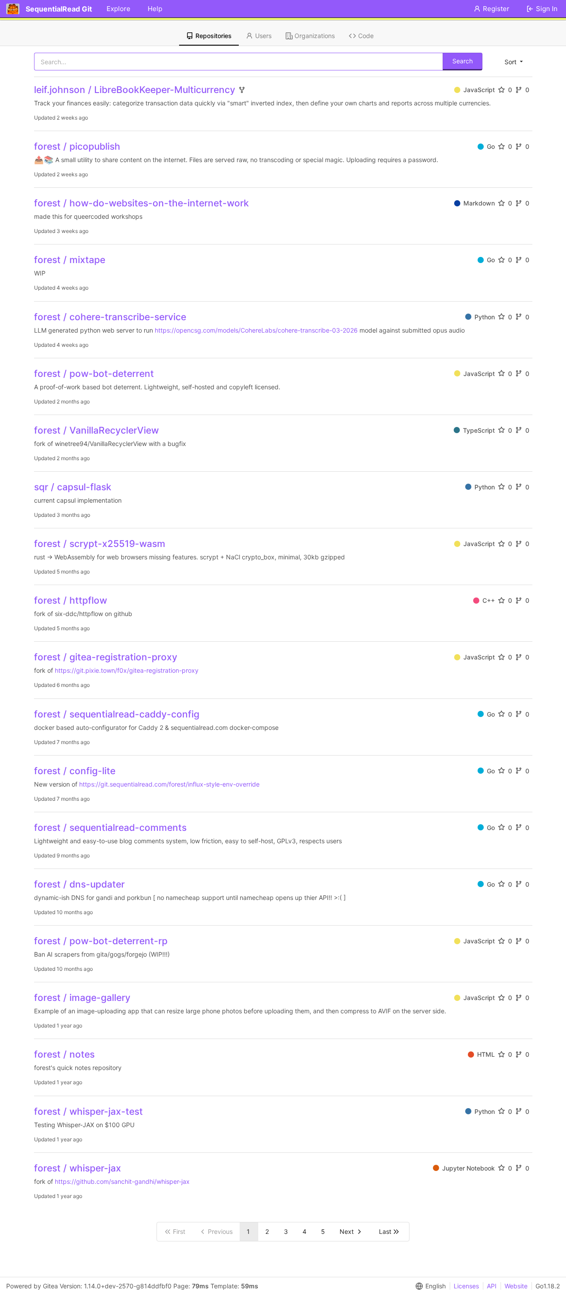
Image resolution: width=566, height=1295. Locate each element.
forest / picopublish (77, 146)
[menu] (514, 61)
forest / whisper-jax (77, 1168)
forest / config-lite (74, 770)
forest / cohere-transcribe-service (110, 316)
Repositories (213, 35)
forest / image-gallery (82, 997)
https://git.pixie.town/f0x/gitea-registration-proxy (127, 670)
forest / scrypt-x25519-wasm (99, 543)
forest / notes (64, 1054)
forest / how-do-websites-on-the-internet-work (141, 203)
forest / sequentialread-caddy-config (116, 714)
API (492, 1286)
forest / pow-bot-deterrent (94, 373)
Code (366, 35)
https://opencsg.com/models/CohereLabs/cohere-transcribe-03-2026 (256, 330)
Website (516, 1286)
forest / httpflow (70, 600)
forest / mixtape (69, 259)
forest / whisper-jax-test (88, 1111)
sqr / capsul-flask (72, 486)
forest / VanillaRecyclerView (96, 430)
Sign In (547, 8)
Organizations (314, 35)
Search (462, 61)
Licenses (466, 1286)
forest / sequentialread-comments (110, 827)
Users (263, 35)
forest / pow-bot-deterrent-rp (101, 940)
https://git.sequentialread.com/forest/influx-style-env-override (169, 784)
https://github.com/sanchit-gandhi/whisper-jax (122, 1181)
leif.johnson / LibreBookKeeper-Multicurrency (134, 89)
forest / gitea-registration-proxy (105, 657)
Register (496, 8)
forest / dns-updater (79, 884)
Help (155, 8)
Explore (118, 8)
